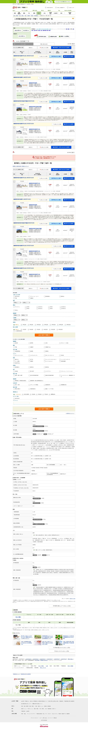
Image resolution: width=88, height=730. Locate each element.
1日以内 (33, 394)
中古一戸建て (41, 665)
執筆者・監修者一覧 (62, 713)
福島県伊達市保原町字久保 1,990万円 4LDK (23, 55)
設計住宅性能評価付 (34, 375)
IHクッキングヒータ (50, 355)
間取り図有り (17, 388)
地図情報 (68, 713)
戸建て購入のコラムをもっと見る (62, 647)
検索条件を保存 (53, 36)
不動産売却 (23, 711)
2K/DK (51, 306)
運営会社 (55, 717)
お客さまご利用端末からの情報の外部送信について (39, 701)
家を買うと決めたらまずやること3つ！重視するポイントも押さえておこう (26, 637)
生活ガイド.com (72, 598)
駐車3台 (47, 367)
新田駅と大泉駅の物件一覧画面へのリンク (21, 166)
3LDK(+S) (40, 308)
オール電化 (17, 361)
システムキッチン (34, 355)
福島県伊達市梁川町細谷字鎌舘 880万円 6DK (23, 101)
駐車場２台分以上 (44, 660)
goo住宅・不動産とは (25, 701)
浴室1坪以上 (17, 363)
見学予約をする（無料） (56, 56)
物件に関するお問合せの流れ (53, 701)
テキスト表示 (23, 44)
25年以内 (61, 324)
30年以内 (68, 324)
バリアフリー (48, 371)
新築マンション (24, 708)
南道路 (31, 351)
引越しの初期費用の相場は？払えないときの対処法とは (26, 643)
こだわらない (18, 394)
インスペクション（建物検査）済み (67, 376)
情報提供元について (16, 674)
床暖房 (31, 361)
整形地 (47, 351)
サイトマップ (50, 717)
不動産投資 (49, 708)
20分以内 (60, 329)
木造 (46, 342)
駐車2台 (62, 296)
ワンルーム (17, 306)
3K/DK (28, 308)
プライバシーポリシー (34, 717)
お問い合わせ (45, 717)
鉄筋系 (16, 342)
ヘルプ (40, 717)
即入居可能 (37, 660)
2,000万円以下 (42, 659)
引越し (25, 713)
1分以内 (24, 329)
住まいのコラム (55, 713)
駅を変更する (26, 30)
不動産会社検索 (39, 713)
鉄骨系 (31, 342)
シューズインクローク (65, 359)
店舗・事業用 (26, 706)
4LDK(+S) (64, 308)
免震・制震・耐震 (18, 375)
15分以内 (53, 329)
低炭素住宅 (48, 384)
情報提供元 (61, 701)
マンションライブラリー (31, 713)
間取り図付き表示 (44, 44)
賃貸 (22, 706)
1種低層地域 (17, 351)
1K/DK (28, 306)
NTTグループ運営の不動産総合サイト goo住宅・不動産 (23, 4)
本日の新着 (26, 394)
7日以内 (46, 394)
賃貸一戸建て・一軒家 (33, 706)
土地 (47, 665)
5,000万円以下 (64, 659)
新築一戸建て (36, 708)
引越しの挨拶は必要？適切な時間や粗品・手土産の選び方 (68, 643)
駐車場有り (48, 296)
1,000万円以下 (28, 659)
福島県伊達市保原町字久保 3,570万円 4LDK (23, 123)
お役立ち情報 (14, 713)
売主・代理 (17, 384)
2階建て (32, 298)
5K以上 (16, 310)
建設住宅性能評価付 (50, 375)
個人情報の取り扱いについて (26, 703)
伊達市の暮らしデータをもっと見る (62, 605)
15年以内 (46, 324)
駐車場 (45, 706)
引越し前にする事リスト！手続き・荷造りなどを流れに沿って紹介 (47, 643)
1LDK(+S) (40, 306)
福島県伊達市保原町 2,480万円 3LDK (22, 77)
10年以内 (39, 324)
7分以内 (38, 329)
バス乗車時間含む (18, 330)
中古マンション (30, 708)
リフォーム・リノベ (34, 296)
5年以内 (31, 324)
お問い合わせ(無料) (69, 56)
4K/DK (51, 308)
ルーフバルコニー (49, 361)
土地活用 (27, 711)
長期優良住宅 (63, 384)
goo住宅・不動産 (15, 701)
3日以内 (39, 394)
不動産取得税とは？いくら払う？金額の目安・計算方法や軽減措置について (47, 637)
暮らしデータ (43, 667)
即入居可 (32, 371)
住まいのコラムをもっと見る (62, 651)
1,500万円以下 (35, 659)
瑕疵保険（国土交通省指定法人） (37, 380)
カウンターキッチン (19, 355)
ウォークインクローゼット (51, 359)
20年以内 (54, 324)
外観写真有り (33, 388)
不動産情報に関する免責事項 (26, 674)
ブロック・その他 (64, 342)
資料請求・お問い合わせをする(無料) (61, 47)
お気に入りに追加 (44, 47)
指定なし (17, 324)
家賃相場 (49, 706)
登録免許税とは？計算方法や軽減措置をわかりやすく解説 (68, 637)
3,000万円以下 (50, 659)
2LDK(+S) (64, 306)
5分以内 (31, 329)
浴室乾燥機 (63, 361)
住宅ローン (54, 708)
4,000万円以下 (57, 659)
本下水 (31, 359)
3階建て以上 (48, 347)
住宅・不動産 (70, 665)
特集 (22, 713)
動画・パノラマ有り (50, 388)
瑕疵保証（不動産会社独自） (21, 380)
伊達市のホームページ (70, 413)
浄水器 (62, 355)
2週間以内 (53, 394)
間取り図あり (70, 659)
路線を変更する (18, 30)
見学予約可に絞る (41, 36)
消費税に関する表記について (37, 703)
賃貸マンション (40, 706)
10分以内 (46, 329)
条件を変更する (22, 36)
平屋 (16, 298)
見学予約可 (17, 296)
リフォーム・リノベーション (67, 371)
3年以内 (24, 324)
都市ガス (17, 359)
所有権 (16, 371)
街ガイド (49, 713)
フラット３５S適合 (34, 384)
